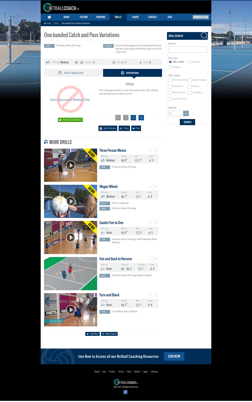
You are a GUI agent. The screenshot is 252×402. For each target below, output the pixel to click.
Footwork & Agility (199, 80)
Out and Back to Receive (115, 259)
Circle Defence (197, 92)
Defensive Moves (179, 92)
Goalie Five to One (111, 222)
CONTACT (152, 17)
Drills (56, 23)
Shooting (195, 86)
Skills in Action (178, 61)
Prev (125, 117)
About (96, 371)
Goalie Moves (178, 86)
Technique (196, 61)
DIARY (66, 17)
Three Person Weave (112, 150)
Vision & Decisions (180, 98)
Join (104, 371)
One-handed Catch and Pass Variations (76, 23)
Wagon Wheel (108, 186)
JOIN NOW (174, 356)
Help (129, 371)
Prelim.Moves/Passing (181, 80)
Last (141, 117)
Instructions (132, 73)
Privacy (112, 371)
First (118, 117)
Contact (137, 371)
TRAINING (101, 17)
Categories (176, 67)
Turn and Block (109, 295)
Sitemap (154, 371)
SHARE (135, 17)
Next (133, 117)
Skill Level (172, 107)
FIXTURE (84, 17)
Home (49, 23)
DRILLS (118, 17)
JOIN (170, 17)
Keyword (172, 43)
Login (145, 371)
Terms (121, 371)
